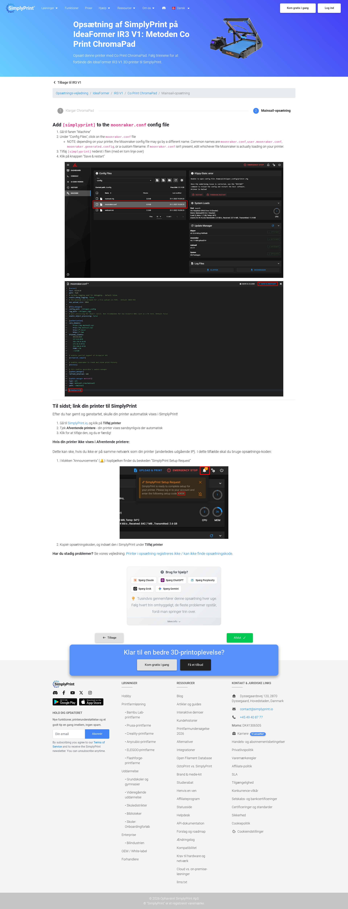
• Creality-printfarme (139, 733)
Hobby (126, 696)
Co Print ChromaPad (142, 93)
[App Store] (91, 702)
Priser (88, 8)
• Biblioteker (133, 813)
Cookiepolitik (241, 823)
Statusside (184, 807)
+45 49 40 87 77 (251, 717)
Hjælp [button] (103, 8)
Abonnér (97, 733)
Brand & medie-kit (189, 774)
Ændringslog (186, 840)
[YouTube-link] (72, 693)
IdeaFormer (101, 93)
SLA (234, 774)
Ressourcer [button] (124, 8)
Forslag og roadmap (191, 831)
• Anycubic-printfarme (140, 742)
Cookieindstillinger (250, 831)
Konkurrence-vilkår (245, 791)
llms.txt (182, 882)
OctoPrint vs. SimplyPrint (194, 766)
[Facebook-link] (63, 693)
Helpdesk (183, 815)
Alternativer (185, 742)
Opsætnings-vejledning (72, 93)
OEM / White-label (134, 851)
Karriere (250, 733)
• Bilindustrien (134, 843)
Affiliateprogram (188, 799)
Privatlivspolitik (242, 750)
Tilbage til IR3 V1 (69, 82)
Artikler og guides (189, 704)
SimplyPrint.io (78, 423)
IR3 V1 (118, 93)
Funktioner (71, 8)
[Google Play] (65, 702)
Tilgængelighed (243, 782)
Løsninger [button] (48, 8)
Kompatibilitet (187, 848)
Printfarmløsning (134, 704)
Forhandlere (130, 859)
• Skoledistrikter (136, 805)
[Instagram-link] (90, 693)
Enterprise (129, 835)
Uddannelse (130, 771)
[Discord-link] (55, 693)
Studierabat (185, 782)
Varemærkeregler (244, 758)
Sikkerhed (239, 815)
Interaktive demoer (190, 712)
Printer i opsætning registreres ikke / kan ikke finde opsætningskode (179, 553)
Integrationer (186, 750)
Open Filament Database (194, 758)
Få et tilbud (195, 665)
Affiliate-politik (242, 766)
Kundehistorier (187, 720)
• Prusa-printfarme (138, 725)
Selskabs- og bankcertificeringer (254, 799)
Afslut (238, 637)
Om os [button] (147, 8)
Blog (180, 696)
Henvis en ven (186, 791)
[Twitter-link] (81, 693)
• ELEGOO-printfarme (139, 750)
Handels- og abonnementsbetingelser (258, 742)
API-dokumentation (190, 823)
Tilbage (111, 637)
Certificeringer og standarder (252, 807)
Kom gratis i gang (157, 665)
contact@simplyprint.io (256, 709)
